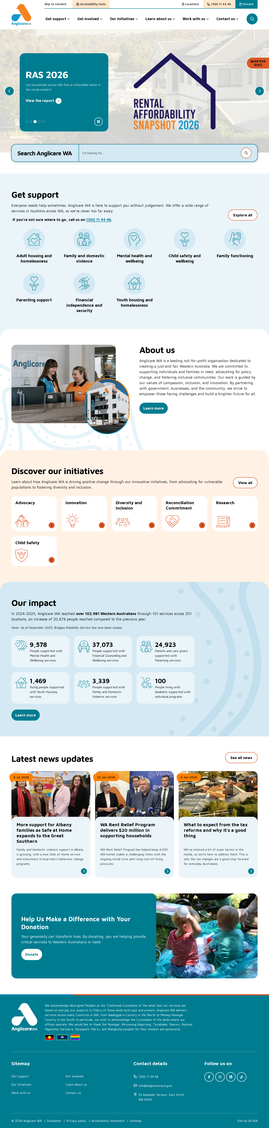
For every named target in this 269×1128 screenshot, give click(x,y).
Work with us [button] (194, 19)
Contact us (73, 1092)
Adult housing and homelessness (34, 258)
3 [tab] (35, 121)
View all (245, 483)
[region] (103, 667)
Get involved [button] (88, 19)
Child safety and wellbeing (185, 258)
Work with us (20, 1092)
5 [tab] (43, 121)
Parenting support (34, 299)
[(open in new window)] (209, 1077)
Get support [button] (55, 19)
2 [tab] (31, 121)
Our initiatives (21, 1084)
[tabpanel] (134, 91)
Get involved (74, 1076)
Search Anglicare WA (45, 153)
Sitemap (135, 1120)
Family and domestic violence (84, 258)
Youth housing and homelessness (134, 302)
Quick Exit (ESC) (258, 63)
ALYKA (253, 1120)
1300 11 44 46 (98, 219)
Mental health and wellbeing (134, 258)
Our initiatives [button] (122, 19)
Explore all (242, 215)
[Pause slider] (98, 122)
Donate (31, 954)
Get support (20, 1076)
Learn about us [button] (159, 19)
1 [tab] (27, 121)
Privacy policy (76, 1120)
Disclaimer (54, 1120)
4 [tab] (39, 121)
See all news (241, 757)
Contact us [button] (225, 19)
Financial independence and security (84, 305)
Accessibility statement (108, 1120)
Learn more (25, 715)
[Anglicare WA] (21, 15)
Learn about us (76, 1084)
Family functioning (235, 255)
